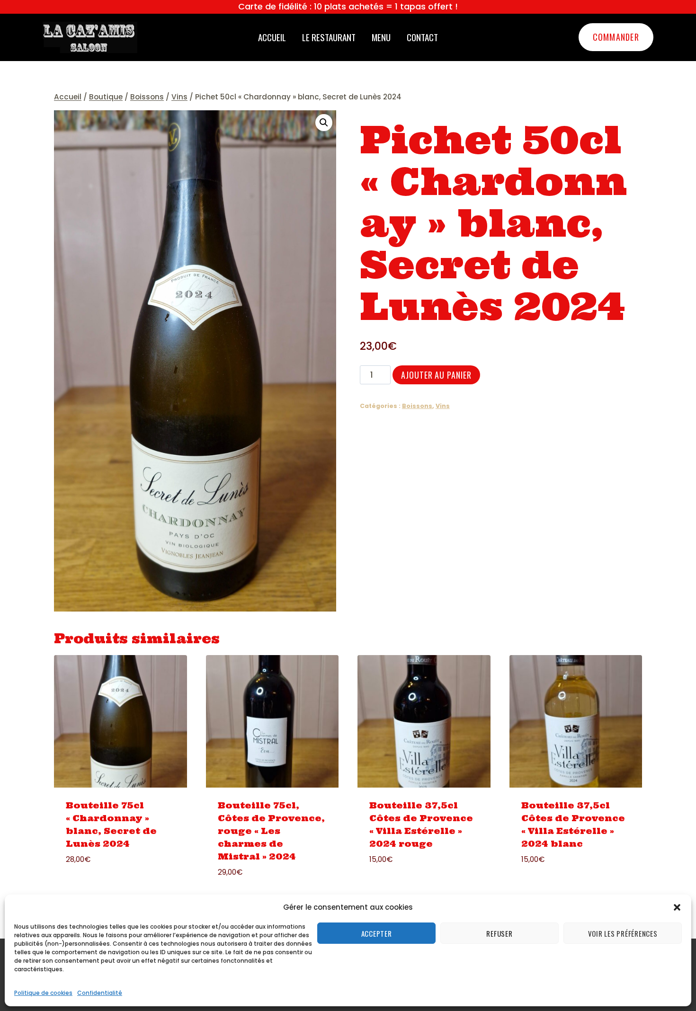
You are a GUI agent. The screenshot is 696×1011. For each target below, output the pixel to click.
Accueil (272, 37)
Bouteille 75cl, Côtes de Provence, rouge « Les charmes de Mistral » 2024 (271, 831)
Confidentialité (99, 993)
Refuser (499, 933)
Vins (443, 406)
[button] (677, 907)
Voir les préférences (623, 933)
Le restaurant (329, 37)
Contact (422, 37)
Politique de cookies (43, 993)
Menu (381, 37)
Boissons (417, 406)
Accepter (376, 933)
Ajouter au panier (436, 375)
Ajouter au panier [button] (94, 887)
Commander (616, 37)
